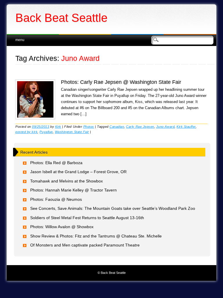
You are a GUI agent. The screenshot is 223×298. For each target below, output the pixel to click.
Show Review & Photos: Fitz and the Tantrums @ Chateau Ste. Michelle (96, 236)
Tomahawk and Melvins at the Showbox (66, 181)
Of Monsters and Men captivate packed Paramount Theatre (85, 245)
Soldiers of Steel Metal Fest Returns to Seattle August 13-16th (87, 217)
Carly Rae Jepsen (140, 126)
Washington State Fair (72, 132)
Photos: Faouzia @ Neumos (56, 199)
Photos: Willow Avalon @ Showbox (61, 226)
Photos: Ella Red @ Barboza (56, 162)
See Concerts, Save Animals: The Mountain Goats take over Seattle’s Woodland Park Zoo (112, 208)
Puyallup (46, 132)
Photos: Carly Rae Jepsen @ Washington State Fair (121, 82)
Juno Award (165, 126)
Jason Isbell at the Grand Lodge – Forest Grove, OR (78, 171)
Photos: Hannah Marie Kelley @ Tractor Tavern (73, 190)
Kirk (58, 126)
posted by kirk (26, 132)
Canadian (116, 126)
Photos (88, 126)
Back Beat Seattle (61, 17)
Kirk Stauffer (186, 126)
